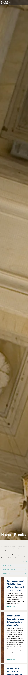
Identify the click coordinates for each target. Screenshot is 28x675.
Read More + (11, 606)
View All (25, 562)
